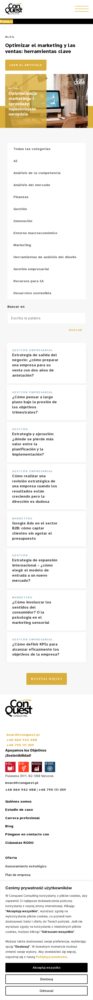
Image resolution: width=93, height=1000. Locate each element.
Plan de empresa (17, 875)
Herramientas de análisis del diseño (44, 257)
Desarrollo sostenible (32, 293)
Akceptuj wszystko (46, 967)
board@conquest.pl (23, 735)
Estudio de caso (19, 810)
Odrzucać (47, 990)
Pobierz (6, 21)
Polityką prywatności (51, 957)
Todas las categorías (31, 149)
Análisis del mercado (31, 185)
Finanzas (21, 197)
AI (15, 161)
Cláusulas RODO (19, 843)
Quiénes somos (18, 801)
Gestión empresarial (31, 269)
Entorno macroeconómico (35, 233)
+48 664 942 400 (21, 740)
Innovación (22, 221)
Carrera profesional (22, 818)
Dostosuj (46, 979)
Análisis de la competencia (37, 173)
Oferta (11, 858)
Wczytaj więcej (47, 678)
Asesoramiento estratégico (25, 866)
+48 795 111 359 (20, 745)
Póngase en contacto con (27, 834)
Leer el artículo (26, 65)
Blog (9, 826)
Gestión (20, 209)
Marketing (22, 245)
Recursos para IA (28, 281)
